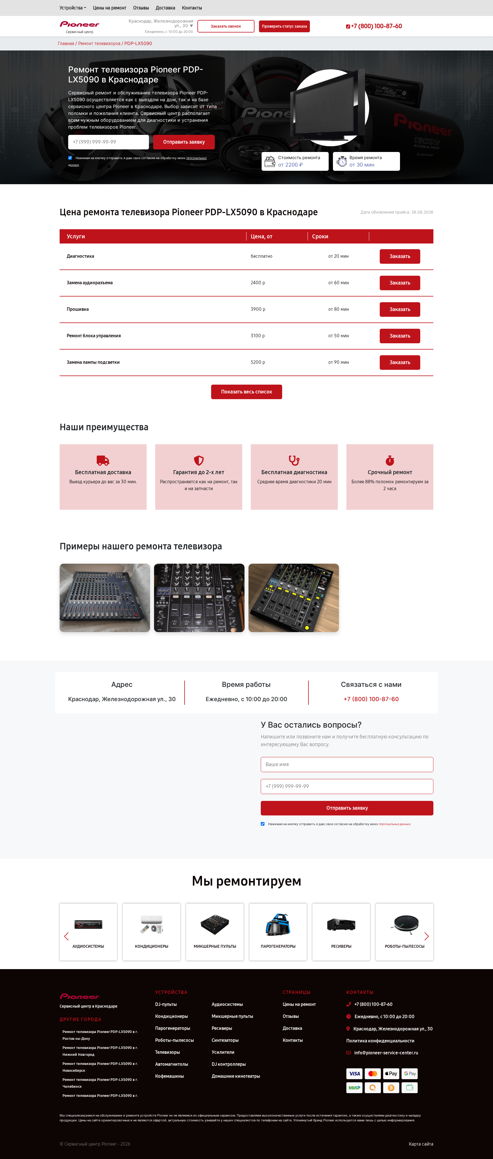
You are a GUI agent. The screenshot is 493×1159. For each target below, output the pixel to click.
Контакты (192, 8)
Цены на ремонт (109, 8)
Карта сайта (421, 1144)
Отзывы (141, 8)
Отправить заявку (184, 142)
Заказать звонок (226, 26)
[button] (66, 936)
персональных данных (394, 824)
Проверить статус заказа (284, 26)
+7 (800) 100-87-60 (371, 699)
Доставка (165, 8)
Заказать (400, 256)
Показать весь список (246, 392)
